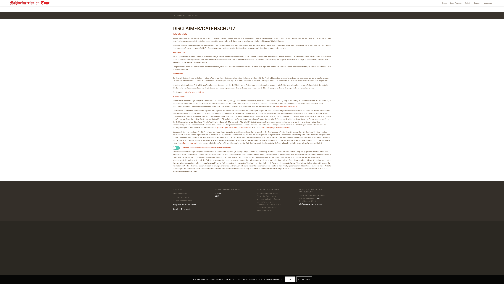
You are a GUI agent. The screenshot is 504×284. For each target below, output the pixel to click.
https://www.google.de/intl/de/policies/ (275, 127)
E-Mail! (317, 198)
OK (290, 279)
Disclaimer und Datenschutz (185, 15)
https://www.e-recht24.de (194, 92)
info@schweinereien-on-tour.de (184, 205)
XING (217, 196)
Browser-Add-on (189, 143)
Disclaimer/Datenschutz (182, 209)
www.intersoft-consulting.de (286, 106)
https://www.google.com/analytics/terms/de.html (233, 127)
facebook (218, 193)
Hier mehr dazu (304, 279)
